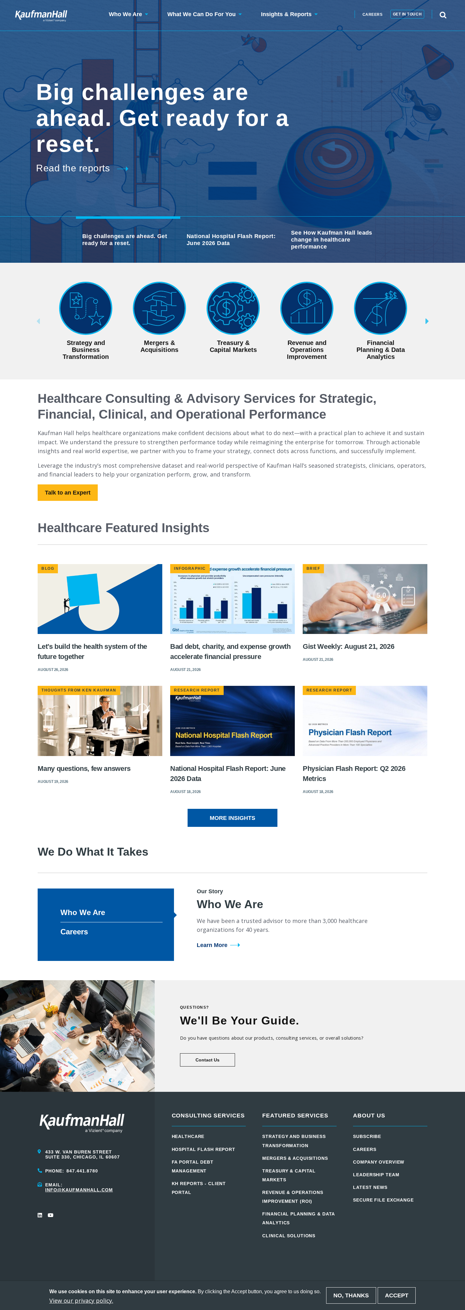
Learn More (212, 945)
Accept (396, 1295)
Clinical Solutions (288, 1235)
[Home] (41, 15)
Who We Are (82, 912)
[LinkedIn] (40, 1215)
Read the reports (73, 168)
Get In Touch (407, 14)
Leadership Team (376, 1174)
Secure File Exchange (383, 1199)
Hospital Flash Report (203, 1149)
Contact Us (207, 1059)
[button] (125, 15)
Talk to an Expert (67, 492)
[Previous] (28, 321)
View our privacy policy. (81, 1300)
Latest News (370, 1187)
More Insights (232, 818)
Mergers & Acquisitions (295, 1158)
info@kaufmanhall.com (79, 1189)
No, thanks (351, 1295)
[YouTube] (50, 1215)
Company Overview (378, 1162)
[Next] (436, 321)
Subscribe (367, 1136)
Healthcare (188, 1136)
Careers (373, 14)
